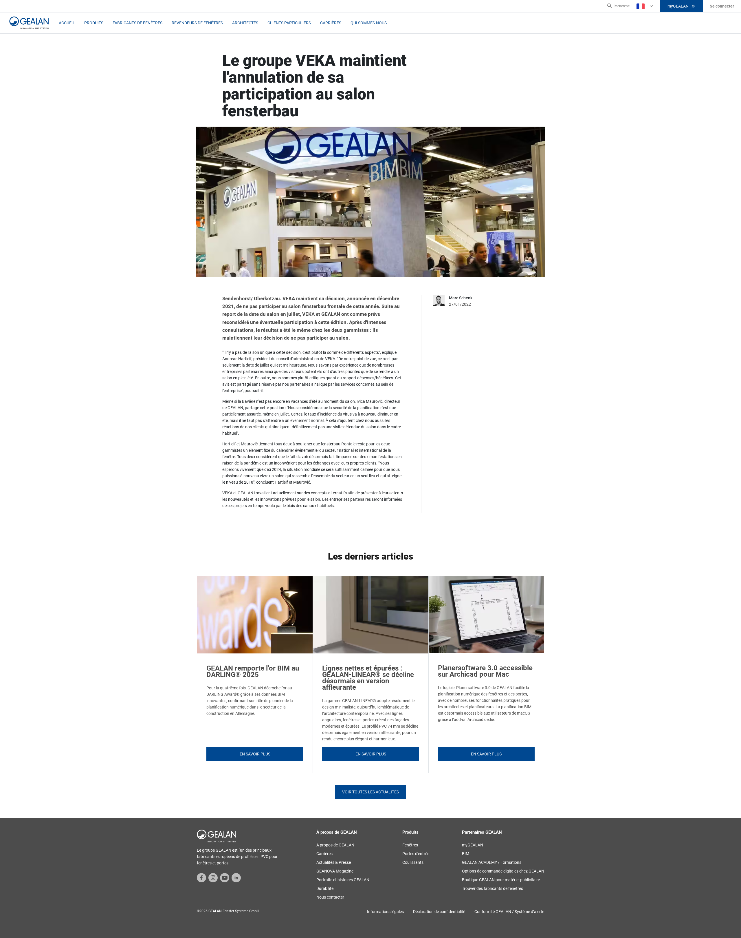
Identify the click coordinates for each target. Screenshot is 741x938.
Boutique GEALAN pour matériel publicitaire (501, 879)
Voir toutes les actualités (370, 792)
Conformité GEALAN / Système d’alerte (509, 911)
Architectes (245, 23)
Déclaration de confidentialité (439, 911)
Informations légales (385, 911)
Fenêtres (410, 845)
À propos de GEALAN (335, 845)
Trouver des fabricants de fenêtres (492, 888)
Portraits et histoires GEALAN (342, 879)
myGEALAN (678, 6)
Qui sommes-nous (369, 23)
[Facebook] (201, 877)
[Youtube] (224, 877)
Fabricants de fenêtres (137, 23)
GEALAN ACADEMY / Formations (491, 862)
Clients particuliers (289, 23)
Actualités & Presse (333, 862)
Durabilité (324, 888)
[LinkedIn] (236, 877)
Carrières (330, 23)
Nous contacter (330, 897)
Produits (93, 23)
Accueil (67, 23)
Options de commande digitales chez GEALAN (503, 871)
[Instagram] (213, 877)
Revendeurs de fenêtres (197, 23)
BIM (465, 853)
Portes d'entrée (415, 853)
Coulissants (412, 862)
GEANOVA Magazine (334, 871)
